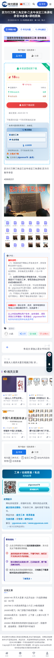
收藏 (34, 334)
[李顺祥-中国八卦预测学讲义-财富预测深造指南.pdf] (14, 417)
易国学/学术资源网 (24, 645)
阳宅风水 (40, 395)
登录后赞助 (15, 507)
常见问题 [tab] (27, 29)
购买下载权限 (28, 105)
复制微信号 (34, 489)
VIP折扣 (28, 84)
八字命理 (8, 428)
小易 (11, 333)
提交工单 (15, 135)
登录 (44, 4)
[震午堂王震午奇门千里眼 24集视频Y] (40, 417)
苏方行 (11, 328)
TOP (49, 370)
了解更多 (26, 578)
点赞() (45, 334)
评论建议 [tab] (42, 29)
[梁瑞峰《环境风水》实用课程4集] (40, 384)
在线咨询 (49, 362)
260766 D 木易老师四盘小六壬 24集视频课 (24, 605)
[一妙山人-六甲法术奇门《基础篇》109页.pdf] (14, 384)
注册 (36, 55)
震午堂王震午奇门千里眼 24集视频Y (39, 432)
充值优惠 (10, 518)
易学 (31, 20)
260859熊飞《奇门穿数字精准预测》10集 (23, 610)
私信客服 (15, 140)
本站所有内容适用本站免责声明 (27, 318)
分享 (24, 334)
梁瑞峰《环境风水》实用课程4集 (39, 399)
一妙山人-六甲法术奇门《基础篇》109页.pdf (13, 399)
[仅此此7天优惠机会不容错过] (27, 39)
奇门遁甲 (8, 395)
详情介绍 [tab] (12, 29)
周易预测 (26, 20)
